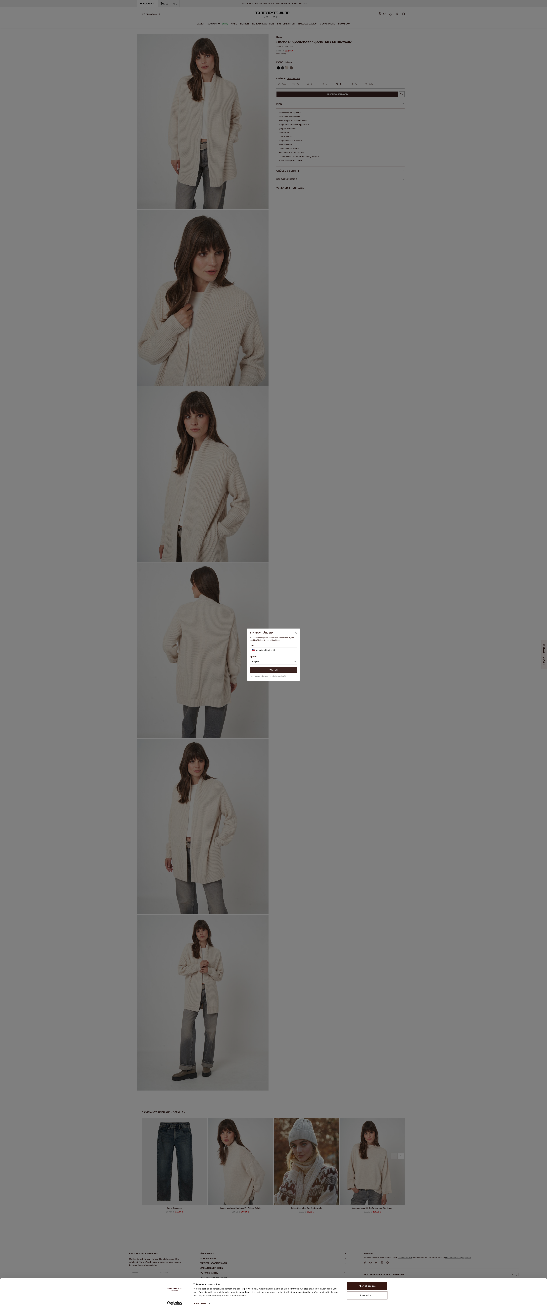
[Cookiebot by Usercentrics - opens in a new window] (174, 1303)
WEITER (273, 670)
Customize (365, 1295)
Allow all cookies (367, 1286)
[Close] (295, 633)
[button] (273, 650)
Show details (199, 1303)
